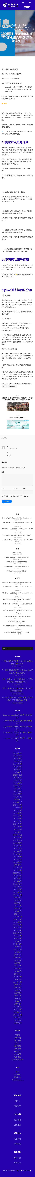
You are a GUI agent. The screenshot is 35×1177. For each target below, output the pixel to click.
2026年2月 (17, 770)
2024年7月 (17, 816)
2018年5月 (17, 996)
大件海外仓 (10, 383)
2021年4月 (17, 906)
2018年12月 (17, 977)
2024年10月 (17, 808)
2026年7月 (17, 756)
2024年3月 (17, 827)
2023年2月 (17, 862)
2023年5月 (17, 854)
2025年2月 (17, 797)
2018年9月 (17, 985)
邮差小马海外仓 (12, 386)
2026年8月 (17, 753)
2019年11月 (17, 947)
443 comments (18, 573)
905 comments (17, 563)
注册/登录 (27, 7)
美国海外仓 (17, 383)
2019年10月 (17, 949)
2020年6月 (17, 930)
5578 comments (17, 554)
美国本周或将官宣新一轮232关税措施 (17, 621)
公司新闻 (17, 1038)
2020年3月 (17, 936)
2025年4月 (17, 791)
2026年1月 (17, 772)
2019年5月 (17, 963)
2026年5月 (17, 761)
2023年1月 (17, 865)
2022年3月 (17, 892)
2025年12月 (17, 775)
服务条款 (17, 1158)
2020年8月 (17, 925)
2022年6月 (17, 884)
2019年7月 (17, 958)
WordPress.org (17, 1080)
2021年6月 (17, 900)
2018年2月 (17, 1004)
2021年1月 (17, 914)
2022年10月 (17, 873)
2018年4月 (17, 999)
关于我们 (17, 1120)
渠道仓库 (17, 1052)
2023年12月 (17, 835)
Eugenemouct (8, 715)
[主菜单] (30, 2)
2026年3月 (17, 767)
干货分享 (12, 27)
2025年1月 (17, 800)
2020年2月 (17, 939)
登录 (17, 1072)
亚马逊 (4, 383)
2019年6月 (17, 960)
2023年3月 (17, 859)
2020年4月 (17, 933)
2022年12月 (17, 868)
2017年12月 (17, 1009)
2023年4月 (17, 857)
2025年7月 (17, 783)
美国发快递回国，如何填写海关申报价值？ (17, 571)
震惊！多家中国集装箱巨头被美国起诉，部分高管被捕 (17, 632)
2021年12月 (17, 895)
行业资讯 (18, 29)
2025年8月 (17, 780)
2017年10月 (17, 1015)
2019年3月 (17, 969)
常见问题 (5, 27)
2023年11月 (17, 838)
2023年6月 (17, 851)
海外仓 (17, 1101)
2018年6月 (17, 993)
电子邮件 (15, 488)
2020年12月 (17, 917)
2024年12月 (17, 802)
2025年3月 (17, 794)
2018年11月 (17, 979)
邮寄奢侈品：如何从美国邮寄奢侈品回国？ (17, 562)
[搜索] (23, 2)
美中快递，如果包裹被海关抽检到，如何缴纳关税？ (17, 557)
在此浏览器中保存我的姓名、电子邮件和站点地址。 (16, 496)
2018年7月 (17, 990)
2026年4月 (17, 764)
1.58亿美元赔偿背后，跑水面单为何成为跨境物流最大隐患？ (17, 616)
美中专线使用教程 (17, 553)
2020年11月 (17, 919)
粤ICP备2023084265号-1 (24, 1171)
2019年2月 (17, 971)
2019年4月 (17, 966)
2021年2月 (17, 911)
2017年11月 (17, 1012)
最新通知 (24, 27)
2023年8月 (17, 846)
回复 (10, 455)
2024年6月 (17, 819)
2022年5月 (17, 887)
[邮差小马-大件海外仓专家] (11, 5)
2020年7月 (17, 928)
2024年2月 (17, 829)
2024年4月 (17, 824)
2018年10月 (17, 982)
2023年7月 (17, 849)
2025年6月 (17, 786)
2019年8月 (17, 955)
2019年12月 (17, 944)
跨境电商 (5, 386)
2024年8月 (17, 813)
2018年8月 (17, 988)
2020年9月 (17, 922)
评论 (3, 472)
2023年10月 (17, 840)
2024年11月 (17, 805)
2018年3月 (17, 1001)
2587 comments (17, 559)
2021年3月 (17, 909)
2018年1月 (17, 1007)
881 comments (17, 568)
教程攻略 (18, 27)
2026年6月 (17, 759)
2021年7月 (17, 898)
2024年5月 (17, 821)
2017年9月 (17, 1018)
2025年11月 (17, 778)
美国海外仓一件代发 (26, 383)
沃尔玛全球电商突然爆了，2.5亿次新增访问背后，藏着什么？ (17, 518)
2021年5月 (17, 903)
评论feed (17, 1077)
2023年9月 (17, 843)
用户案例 (17, 1054)
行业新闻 (17, 1139)
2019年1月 (17, 974)
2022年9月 (17, 876)
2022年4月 (17, 889)
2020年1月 (17, 941)
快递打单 (17, 1106)
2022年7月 (17, 881)
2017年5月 (17, 1020)
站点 (24, 488)
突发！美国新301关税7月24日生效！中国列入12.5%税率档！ (17, 535)
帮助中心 (17, 1163)
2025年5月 (17, 789)
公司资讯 (17, 1144)
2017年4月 (17, 1023)
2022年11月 (17, 870)
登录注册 (17, 1125)
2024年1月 (17, 832)
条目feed (17, 1074)
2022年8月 (17, 879)
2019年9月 (17, 952)
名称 (3, 488)
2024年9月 (17, 810)
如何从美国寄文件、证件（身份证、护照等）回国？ (17, 566)
